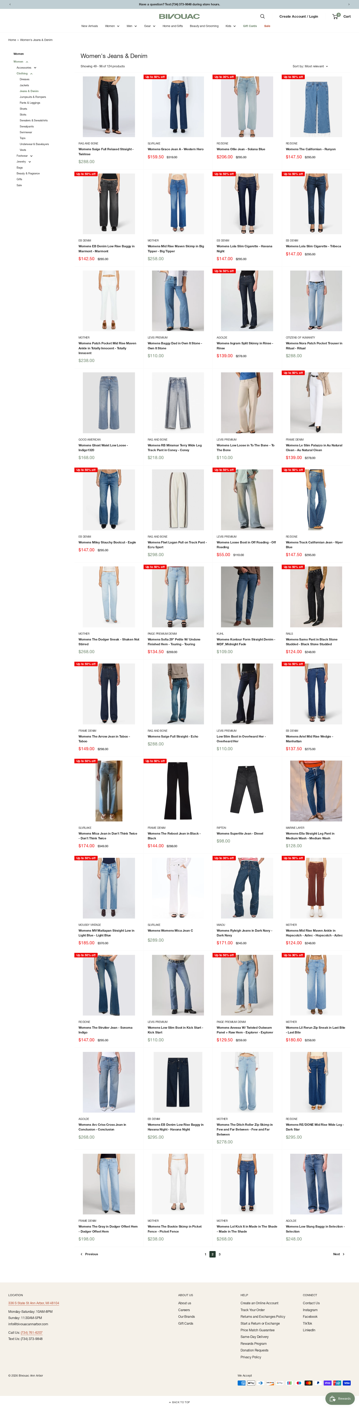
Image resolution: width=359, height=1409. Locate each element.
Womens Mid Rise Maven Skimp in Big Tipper (176, 248)
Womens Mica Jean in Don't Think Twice (108, 835)
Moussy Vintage (90, 924)
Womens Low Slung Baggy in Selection (315, 1228)
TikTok (307, 1323)
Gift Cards (250, 26)
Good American (90, 439)
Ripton (221, 827)
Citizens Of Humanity (300, 337)
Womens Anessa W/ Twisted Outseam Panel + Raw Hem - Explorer (245, 1030)
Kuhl (220, 633)
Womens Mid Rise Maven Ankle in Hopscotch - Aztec (314, 933)
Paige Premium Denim (162, 633)
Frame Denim (295, 439)
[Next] (349, 4)
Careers (184, 1310)
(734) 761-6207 (32, 1332)
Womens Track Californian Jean (314, 544)
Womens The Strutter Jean (106, 1030)
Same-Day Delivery (255, 1337)
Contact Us (311, 1303)
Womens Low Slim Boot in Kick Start (175, 1030)
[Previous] (10, 4)
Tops (22, 138)
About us (184, 1303)
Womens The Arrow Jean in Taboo (104, 738)
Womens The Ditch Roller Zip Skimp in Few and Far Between (245, 1129)
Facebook (310, 1316)
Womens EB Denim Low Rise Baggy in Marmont (107, 248)
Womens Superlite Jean (240, 833)
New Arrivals (89, 26)
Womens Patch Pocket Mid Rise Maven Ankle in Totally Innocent (107, 348)
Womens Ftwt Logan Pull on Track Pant (177, 544)
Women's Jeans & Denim (36, 40)
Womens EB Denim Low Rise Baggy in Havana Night (176, 1127)
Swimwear (26, 132)
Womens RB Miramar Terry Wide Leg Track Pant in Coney (175, 447)
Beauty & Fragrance (28, 173)
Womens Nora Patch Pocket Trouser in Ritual (314, 345)
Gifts (19, 179)
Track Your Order (252, 1310)
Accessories (24, 67)
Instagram (310, 1310)
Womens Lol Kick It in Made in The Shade (247, 1228)
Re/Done (222, 143)
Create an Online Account (259, 1303)
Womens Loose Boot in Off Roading (246, 544)
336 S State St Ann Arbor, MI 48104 (33, 1303)
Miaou (221, 924)
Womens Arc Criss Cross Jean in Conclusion (102, 1127)
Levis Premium (157, 337)
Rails (289, 633)
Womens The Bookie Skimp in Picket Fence (175, 1228)
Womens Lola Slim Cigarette (244, 248)
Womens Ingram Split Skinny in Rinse (245, 345)
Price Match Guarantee (258, 1330)
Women (110, 26)
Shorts (23, 108)
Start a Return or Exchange (260, 1323)
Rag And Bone (88, 143)
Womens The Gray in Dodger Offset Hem (108, 1228)
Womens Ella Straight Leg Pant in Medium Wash (310, 835)
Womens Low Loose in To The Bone (245, 447)
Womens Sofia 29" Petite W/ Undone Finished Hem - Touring (174, 641)
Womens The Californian (311, 149)
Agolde (222, 337)
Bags (20, 167)
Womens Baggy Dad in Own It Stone (175, 345)
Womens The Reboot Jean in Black (174, 835)
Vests (23, 149)
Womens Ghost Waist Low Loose (103, 447)
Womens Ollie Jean (241, 149)
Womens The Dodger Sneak (109, 641)
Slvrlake (154, 143)
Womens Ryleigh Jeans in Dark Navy (244, 933)
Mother (153, 240)
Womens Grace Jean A (176, 149)
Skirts (23, 114)
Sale (267, 26)
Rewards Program (254, 1343)
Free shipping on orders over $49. (179, 4)
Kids (228, 26)
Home (12, 40)
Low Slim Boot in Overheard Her (241, 738)
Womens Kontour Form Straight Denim (246, 641)
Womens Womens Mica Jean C (170, 930)
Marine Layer (295, 827)
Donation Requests (254, 1350)
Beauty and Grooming (204, 26)
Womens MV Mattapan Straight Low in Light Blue (106, 933)
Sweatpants (27, 126)
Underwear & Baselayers (34, 144)
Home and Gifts (173, 26)
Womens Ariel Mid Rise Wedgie (309, 738)
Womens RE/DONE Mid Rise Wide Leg (315, 1127)
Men (130, 26)
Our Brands (186, 1316)
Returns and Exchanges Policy (263, 1316)
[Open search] (262, 16)
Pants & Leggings (30, 102)
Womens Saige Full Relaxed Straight (106, 151)
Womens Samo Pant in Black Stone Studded (312, 641)
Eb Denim (85, 240)
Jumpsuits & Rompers (33, 97)
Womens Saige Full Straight (173, 736)
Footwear (22, 155)
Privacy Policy (251, 1357)
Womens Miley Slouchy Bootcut (107, 542)
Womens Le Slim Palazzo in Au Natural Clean (314, 447)
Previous (91, 1254)
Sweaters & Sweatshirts (34, 120)
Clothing (22, 73)
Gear (147, 26)
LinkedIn (309, 1330)
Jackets (24, 85)
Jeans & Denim (29, 91)
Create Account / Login (298, 16)
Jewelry (22, 161)
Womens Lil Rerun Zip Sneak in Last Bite (315, 1030)
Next (336, 1254)
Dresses (25, 79)
